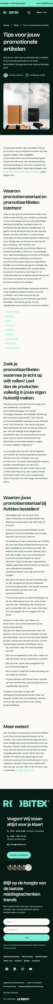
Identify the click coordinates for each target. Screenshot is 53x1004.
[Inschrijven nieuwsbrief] (26, 937)
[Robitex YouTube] (30, 969)
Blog (16, 25)
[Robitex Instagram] (22, 969)
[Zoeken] (29, 12)
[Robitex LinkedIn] (14, 969)
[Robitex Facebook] (6, 969)
